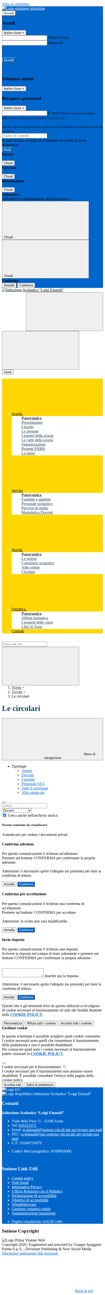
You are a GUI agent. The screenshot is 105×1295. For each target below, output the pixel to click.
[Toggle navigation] (40, 350)
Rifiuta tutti (41, 1023)
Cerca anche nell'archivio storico (33, 815)
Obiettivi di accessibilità (30, 1200)
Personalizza (13, 1023)
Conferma (26, 285)
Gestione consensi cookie (31, 1209)
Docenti (27, 775)
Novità (17, 692)
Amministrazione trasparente (34, 1213)
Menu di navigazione (69, 756)
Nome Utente (58, 37)
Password (55, 43)
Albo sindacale (32, 792)
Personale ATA (33, 784)
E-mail (53, 113)
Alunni (26, 771)
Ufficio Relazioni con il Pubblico (37, 1191)
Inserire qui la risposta (61, 976)
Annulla (9, 285)
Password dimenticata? (19, 51)
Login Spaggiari (26, 131)
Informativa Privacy (27, 1187)
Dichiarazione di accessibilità (34, 1196)
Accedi (9, 13)
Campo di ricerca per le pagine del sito (31, 639)
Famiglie (28, 779)
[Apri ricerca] (64, 311)
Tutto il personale (34, 788)
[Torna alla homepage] (52, 290)
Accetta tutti (76, 1023)
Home (16, 687)
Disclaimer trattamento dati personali (30, 1253)
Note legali (20, 1182)
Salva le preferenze (39, 1085)
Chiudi (8, 163)
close (7, 372)
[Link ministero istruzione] (23, 8)
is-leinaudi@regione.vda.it (62, 1130)
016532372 (27, 1125)
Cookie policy (22, 1178)
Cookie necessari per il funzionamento (32, 1067)
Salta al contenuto (15, 4)
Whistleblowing (24, 1204)
